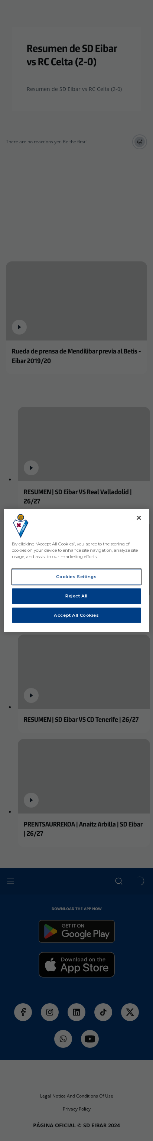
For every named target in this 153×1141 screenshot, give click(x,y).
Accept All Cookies (76, 614)
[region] (76, 570)
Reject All (76, 595)
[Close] (139, 517)
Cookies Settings (76, 576)
